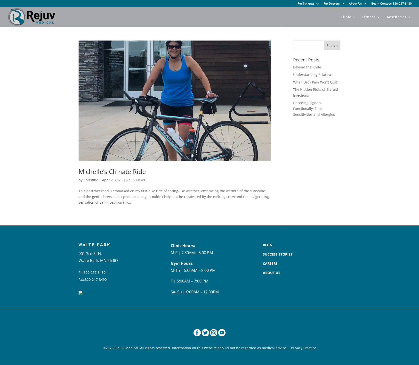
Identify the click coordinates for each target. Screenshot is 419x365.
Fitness (369, 17)
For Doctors (332, 4)
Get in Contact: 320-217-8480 (391, 4)
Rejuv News (135, 180)
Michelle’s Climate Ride (112, 171)
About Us (355, 4)
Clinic (346, 17)
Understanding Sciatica (312, 74)
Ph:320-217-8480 (92, 272)
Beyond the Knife (307, 67)
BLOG (267, 245)
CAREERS (270, 263)
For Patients (306, 4)
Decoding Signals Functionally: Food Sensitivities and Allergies (314, 108)
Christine (90, 180)
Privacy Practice (303, 348)
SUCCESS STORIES (277, 254)
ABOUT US (271, 272)
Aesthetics (396, 17)
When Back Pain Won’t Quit (315, 82)
